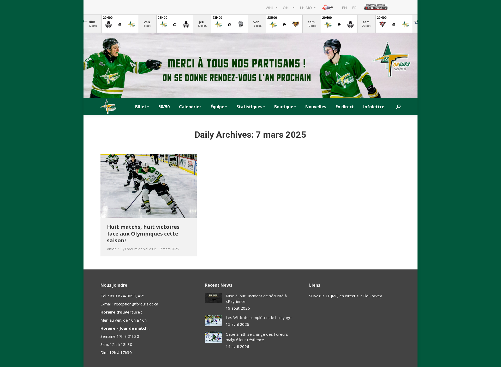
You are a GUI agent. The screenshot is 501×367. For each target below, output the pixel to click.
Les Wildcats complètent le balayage (258, 317)
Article (112, 248)
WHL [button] (270, 7)
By (138, 248)
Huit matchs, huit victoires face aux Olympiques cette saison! (143, 233)
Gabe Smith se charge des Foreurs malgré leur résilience (257, 337)
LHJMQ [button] (306, 7)
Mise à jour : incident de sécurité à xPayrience (256, 298)
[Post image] (213, 298)
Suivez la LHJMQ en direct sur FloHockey (345, 295)
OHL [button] (287, 7)
